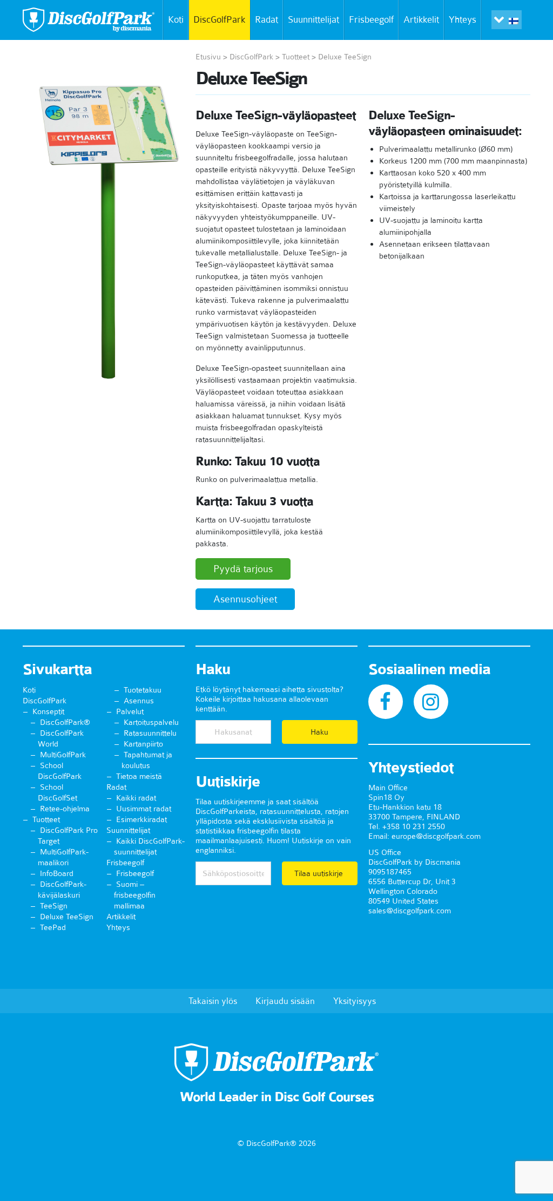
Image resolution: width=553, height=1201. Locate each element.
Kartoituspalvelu (151, 722)
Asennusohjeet (245, 599)
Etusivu (208, 57)
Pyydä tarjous (243, 569)
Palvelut (130, 711)
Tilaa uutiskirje (319, 873)
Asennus (139, 700)
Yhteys (462, 19)
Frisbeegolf (371, 19)
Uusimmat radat (143, 808)
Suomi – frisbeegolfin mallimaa (135, 895)
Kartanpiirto (143, 744)
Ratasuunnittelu (150, 733)
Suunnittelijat (313, 19)
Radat (266, 19)
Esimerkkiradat (141, 819)
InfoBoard (56, 873)
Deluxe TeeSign (66, 916)
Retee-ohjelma (65, 808)
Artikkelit (421, 19)
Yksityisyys (354, 1000)
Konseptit (48, 711)
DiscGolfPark (219, 19)
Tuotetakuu (142, 690)
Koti (176, 19)
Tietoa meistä (139, 776)
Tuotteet (295, 57)
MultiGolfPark (63, 754)
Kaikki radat (136, 798)
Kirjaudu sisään (285, 1000)
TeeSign (54, 906)
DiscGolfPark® (65, 722)
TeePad (53, 927)
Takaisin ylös (212, 1000)
